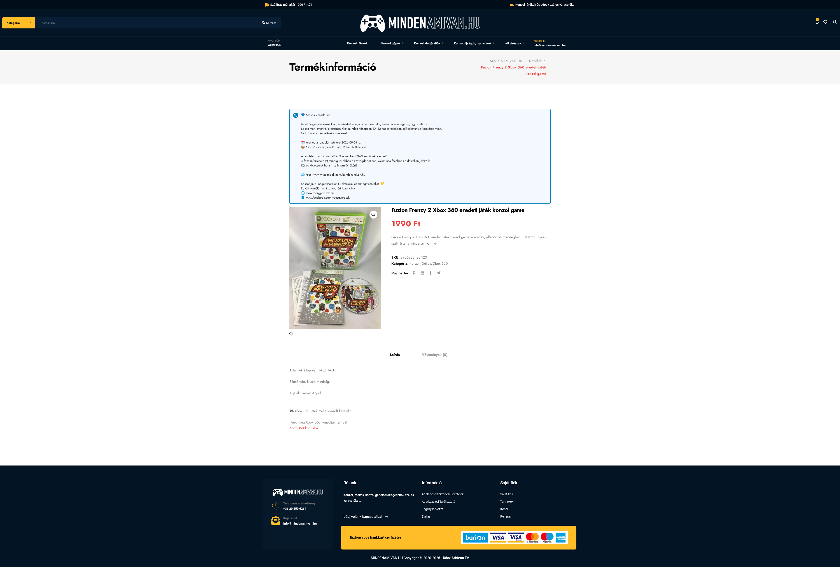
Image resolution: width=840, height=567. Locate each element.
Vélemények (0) (434, 354)
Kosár (504, 509)
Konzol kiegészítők (427, 43)
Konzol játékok (357, 43)
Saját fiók (506, 494)
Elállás (426, 516)
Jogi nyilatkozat (432, 509)
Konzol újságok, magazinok (472, 43)
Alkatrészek (513, 43)
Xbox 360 (440, 263)
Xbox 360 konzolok (303, 427)
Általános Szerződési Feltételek (443, 494)
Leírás (395, 354)
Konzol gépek (390, 43)
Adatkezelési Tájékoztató (438, 501)
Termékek (506, 501)
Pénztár (505, 516)
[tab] (395, 355)
